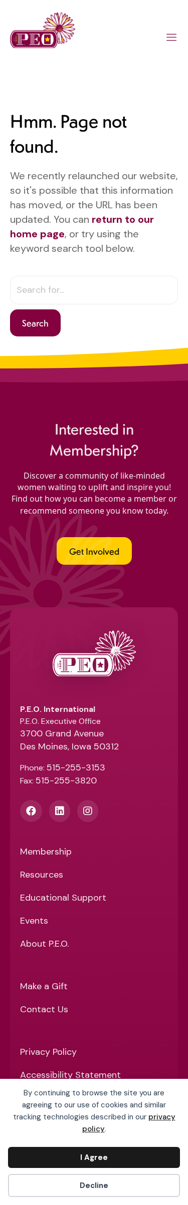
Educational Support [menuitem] (63, 898)
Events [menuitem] (34, 921)
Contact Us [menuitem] (44, 1010)
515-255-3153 (76, 767)
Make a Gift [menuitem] (44, 987)
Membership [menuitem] (46, 852)
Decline (94, 1185)
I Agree (94, 1157)
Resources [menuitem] (41, 875)
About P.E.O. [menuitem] (44, 944)
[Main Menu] (171, 39)
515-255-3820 (66, 780)
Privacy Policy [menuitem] (48, 1052)
